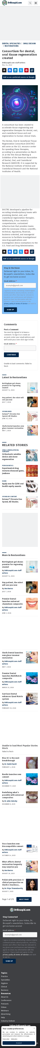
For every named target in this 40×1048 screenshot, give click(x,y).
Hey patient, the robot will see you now (13, 399)
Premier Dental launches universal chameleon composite (12, 601)
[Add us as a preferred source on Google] (32, 70)
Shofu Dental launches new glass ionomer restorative (13, 427)
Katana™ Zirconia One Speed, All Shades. (11, 415)
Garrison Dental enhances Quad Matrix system (12, 696)
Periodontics (7, 465)
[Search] (30, 3)
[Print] (4, 70)
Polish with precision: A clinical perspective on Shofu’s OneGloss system (13, 882)
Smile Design (29, 43)
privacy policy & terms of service (15, 304)
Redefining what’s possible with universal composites (13, 795)
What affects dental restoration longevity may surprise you (12, 864)
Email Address (10, 281)
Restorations (12, 46)
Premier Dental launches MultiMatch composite (12, 676)
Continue (11, 355)
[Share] (10, 70)
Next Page (24, 899)
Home (4, 481)
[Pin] (26, 70)
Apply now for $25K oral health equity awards (13, 485)
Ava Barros (8, 588)
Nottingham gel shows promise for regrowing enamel (11, 385)
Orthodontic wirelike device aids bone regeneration (11, 457)
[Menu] (36, 3)
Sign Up (10, 310)
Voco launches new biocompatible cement (12, 845)
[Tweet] (21, 70)
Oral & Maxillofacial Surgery (10, 450)
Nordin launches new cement (11, 775)
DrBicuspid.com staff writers (13, 63)
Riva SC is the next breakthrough (10, 759)
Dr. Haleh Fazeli (10, 764)
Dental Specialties (11, 43)
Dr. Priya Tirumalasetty (13, 888)
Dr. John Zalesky (10, 801)
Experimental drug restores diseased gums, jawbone (13, 471)
